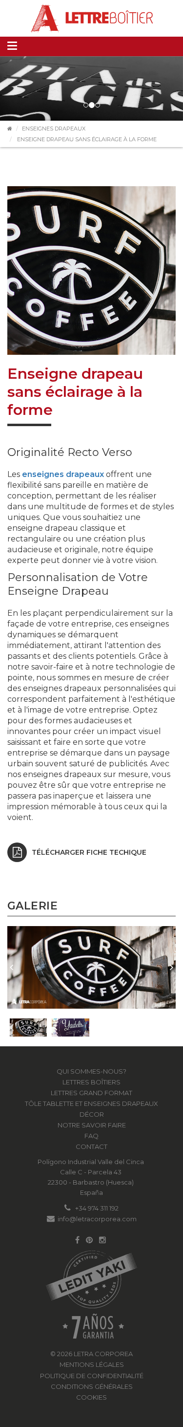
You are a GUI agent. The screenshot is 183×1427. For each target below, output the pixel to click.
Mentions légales (92, 1364)
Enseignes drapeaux (53, 128)
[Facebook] (77, 1240)
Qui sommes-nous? (91, 1071)
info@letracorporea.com (97, 1219)
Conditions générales (92, 1386)
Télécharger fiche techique (89, 852)
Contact (91, 1146)
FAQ (91, 1136)
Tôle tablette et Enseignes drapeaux (91, 1103)
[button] (11, 967)
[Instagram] (102, 1240)
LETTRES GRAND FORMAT (91, 1093)
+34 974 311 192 (97, 1208)
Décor (92, 1114)
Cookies (91, 1397)
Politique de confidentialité (91, 1376)
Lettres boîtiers (91, 1082)
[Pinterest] (89, 1240)
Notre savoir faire (92, 1125)
